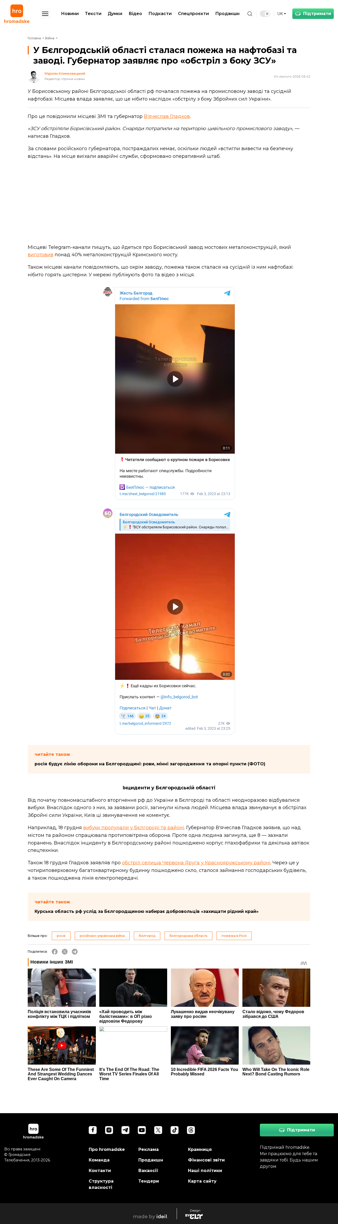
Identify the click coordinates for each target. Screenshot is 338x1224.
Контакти (100, 1170)
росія (61, 936)
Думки (115, 13)
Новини (70, 13)
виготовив (40, 255)
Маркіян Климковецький (65, 73)
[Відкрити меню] (45, 13)
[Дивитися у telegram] (125, 1130)
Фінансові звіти (206, 1160)
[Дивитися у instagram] (109, 1130)
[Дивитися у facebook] (93, 1130)
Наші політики (205, 1170)
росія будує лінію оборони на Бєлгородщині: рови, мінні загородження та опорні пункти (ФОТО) (150, 763)
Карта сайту (202, 1181)
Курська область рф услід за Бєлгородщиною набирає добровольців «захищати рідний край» (147, 911)
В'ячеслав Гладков (167, 116)
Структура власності (101, 1184)
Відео (135, 13)
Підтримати (317, 13)
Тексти (93, 13)
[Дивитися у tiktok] (175, 1130)
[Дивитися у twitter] (158, 1130)
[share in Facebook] (55, 952)
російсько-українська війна (102, 936)
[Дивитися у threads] (191, 1130)
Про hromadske (107, 1149)
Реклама (148, 1149)
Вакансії (148, 1170)
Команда (99, 1160)
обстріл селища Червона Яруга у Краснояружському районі (196, 863)
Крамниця (200, 1149)
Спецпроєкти (193, 13)
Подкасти (160, 13)
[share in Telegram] (75, 952)
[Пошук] (250, 13)
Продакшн (227, 13)
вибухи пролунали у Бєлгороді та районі (133, 828)
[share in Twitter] (65, 952)
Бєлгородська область (188, 936)
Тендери (148, 1181)
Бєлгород (147, 936)
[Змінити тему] (265, 14)
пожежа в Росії (234, 936)
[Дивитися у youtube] (142, 1130)
